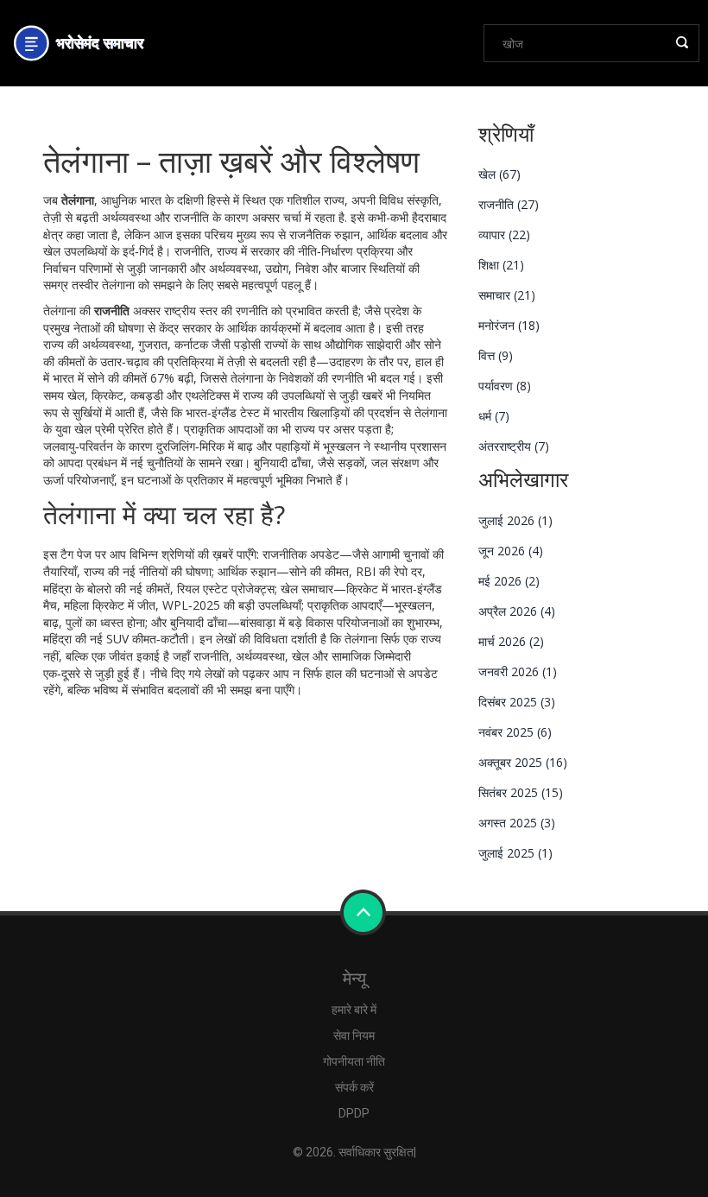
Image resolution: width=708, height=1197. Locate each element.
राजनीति (508, 204)
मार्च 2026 (511, 641)
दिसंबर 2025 (516, 702)
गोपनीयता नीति (354, 1061)
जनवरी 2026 (517, 671)
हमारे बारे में (354, 1009)
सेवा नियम (354, 1035)
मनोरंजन (509, 325)
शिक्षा (501, 264)
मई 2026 (509, 581)
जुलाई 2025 (515, 853)
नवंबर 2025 (515, 732)
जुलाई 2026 (515, 520)
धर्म (493, 416)
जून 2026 (510, 550)
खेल (499, 174)
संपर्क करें (354, 1087)
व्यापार (504, 234)
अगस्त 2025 (516, 822)
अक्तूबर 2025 (522, 762)
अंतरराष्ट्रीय (513, 446)
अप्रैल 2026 (516, 611)
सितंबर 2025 (520, 792)
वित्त (495, 355)
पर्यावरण (504, 385)
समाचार (506, 295)
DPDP (354, 1113)
